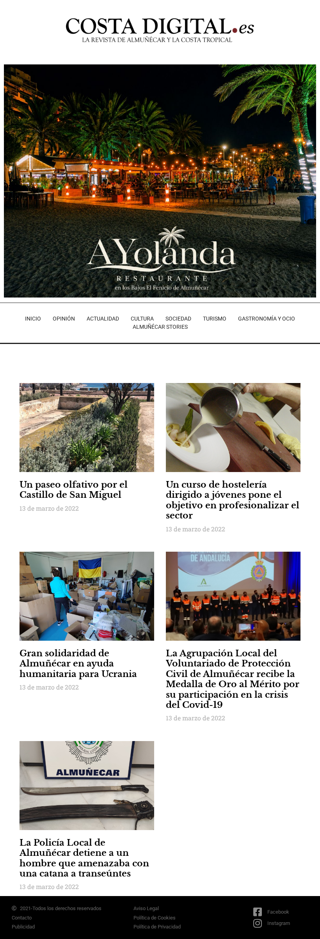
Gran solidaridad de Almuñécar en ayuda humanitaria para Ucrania (78, 663)
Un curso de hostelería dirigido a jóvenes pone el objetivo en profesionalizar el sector (232, 500)
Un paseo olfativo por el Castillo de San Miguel (74, 489)
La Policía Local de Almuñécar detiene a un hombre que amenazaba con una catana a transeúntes (84, 858)
